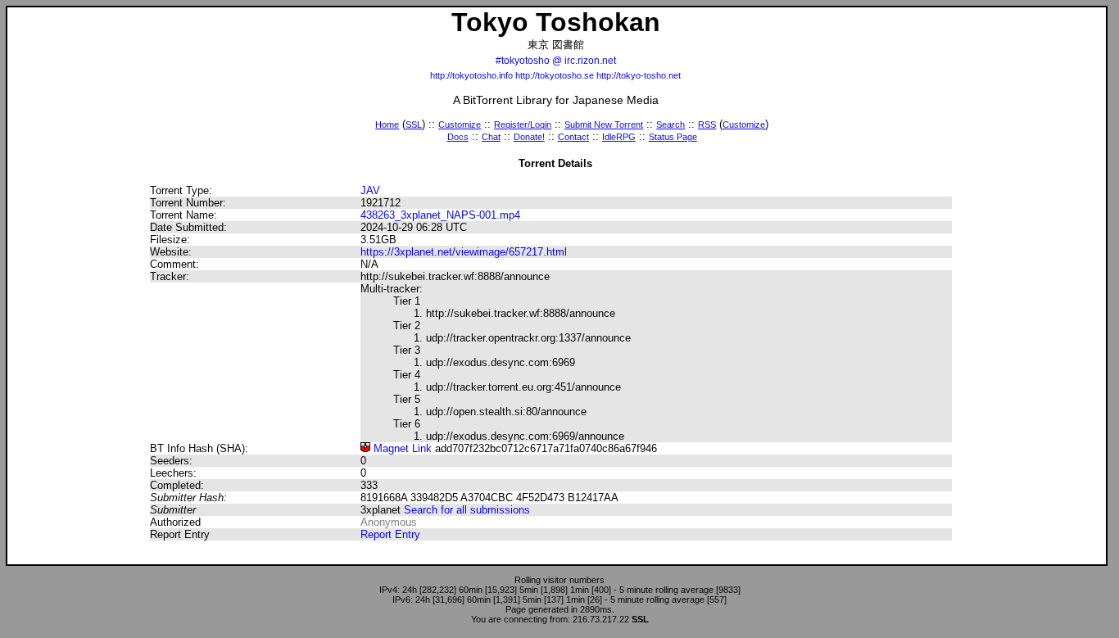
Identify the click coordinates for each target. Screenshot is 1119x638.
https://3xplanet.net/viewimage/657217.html (463, 252)
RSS (707, 124)
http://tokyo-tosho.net (638, 75)
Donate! (529, 137)
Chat (491, 137)
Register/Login (522, 124)
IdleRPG (619, 137)
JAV (370, 190)
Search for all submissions (467, 510)
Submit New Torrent (603, 124)
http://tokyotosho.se (554, 75)
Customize (459, 124)
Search (670, 124)
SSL (413, 124)
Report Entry (390, 534)
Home (387, 124)
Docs (458, 137)
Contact (573, 137)
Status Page (673, 137)
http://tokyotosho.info (471, 75)
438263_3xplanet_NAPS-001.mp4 (440, 215)
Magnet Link (401, 448)
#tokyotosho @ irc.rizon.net (556, 60)
